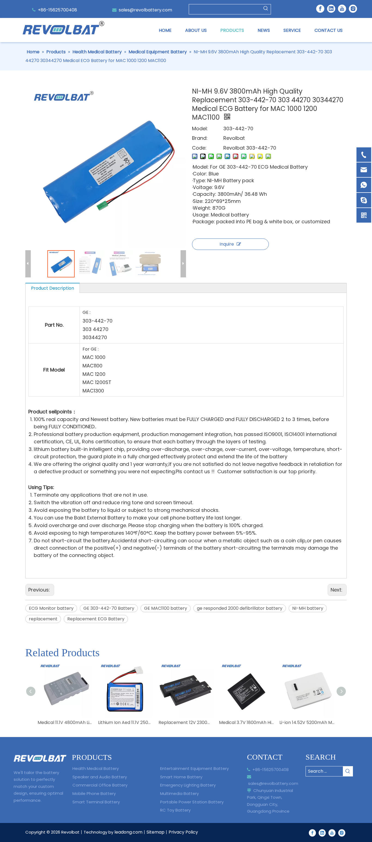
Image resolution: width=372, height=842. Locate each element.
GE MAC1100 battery (165, 608)
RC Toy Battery (175, 810)
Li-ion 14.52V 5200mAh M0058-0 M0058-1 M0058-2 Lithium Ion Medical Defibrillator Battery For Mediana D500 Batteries (306, 722)
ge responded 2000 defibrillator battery (239, 608)
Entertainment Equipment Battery (194, 768)
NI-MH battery (307, 608)
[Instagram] (353, 9)
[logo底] (40, 758)
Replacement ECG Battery (95, 619)
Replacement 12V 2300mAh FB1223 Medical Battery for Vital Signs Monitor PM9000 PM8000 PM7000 (186, 722)
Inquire (226, 244)
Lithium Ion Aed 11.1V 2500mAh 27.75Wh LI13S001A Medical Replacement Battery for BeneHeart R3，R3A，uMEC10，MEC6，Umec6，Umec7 (125, 722)
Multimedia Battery (179, 793)
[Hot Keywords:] (266, 9)
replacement (43, 619)
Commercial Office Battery (99, 785)
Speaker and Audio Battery (99, 777)
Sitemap (155, 832)
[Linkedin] (331, 9)
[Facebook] (320, 9)
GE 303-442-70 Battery (108, 608)
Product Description (52, 288)
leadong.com (128, 832)
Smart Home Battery (181, 777)
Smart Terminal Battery (96, 802)
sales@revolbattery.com (145, 10)
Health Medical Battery (95, 768)
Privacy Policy (183, 832)
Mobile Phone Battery (94, 793)
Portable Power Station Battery (192, 802)
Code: (199, 147)
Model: (200, 128)
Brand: (200, 138)
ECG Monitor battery (51, 608)
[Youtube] (342, 9)
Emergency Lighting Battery (188, 785)
